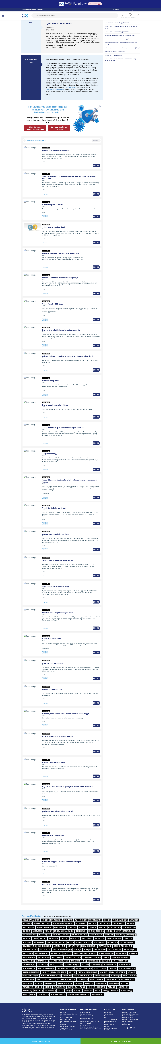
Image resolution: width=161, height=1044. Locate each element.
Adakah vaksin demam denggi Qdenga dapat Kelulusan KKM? (121, 27)
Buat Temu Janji (65, 1019)
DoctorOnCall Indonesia (130, 1019)
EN (125, 10)
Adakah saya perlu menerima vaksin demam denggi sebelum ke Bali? (120, 59)
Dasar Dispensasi (109, 1024)
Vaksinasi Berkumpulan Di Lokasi (90, 1029)
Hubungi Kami (108, 1012)
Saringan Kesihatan (59, 128)
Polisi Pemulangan (110, 1030)
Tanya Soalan (64, 1028)
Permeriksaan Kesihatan (68, 1021)
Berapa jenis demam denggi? (113, 55)
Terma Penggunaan (110, 1019)
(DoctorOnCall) (70, 87)
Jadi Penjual (115, 9)
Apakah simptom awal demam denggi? (116, 39)
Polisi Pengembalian (66, 1030)
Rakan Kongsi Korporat (111, 1028)
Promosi (63, 1023)
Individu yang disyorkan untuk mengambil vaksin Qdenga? (122, 48)
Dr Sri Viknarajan (31, 59)
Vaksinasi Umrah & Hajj (67, 1017)
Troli (137, 17)
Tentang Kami (108, 1014)
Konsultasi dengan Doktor (68, 1014)
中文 (133, 10)
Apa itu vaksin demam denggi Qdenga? (116, 23)
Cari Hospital (64, 1016)
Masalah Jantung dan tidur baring (115, 51)
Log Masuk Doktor (110, 1021)
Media (106, 1023)
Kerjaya (106, 1026)
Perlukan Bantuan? (130, 17)
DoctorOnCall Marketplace (130, 1014)
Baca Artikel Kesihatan (87, 1016)
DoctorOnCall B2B (128, 1016)
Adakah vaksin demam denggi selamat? (117, 32)
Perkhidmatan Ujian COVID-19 (89, 1022)
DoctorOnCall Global (129, 1012)
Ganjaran (63, 1024)
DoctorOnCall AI (127, 1017)
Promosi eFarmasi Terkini (40, 1041)
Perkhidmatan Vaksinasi (67, 1026)
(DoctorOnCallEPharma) (55, 89)
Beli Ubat (63, 1012)
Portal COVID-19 (85, 1025)
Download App (95, 4)
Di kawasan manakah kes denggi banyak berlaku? (120, 35)
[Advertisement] (122, 99)
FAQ (105, 1017)
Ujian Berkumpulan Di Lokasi (89, 1027)
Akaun (123, 17)
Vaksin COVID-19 (85, 1023)
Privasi (106, 1016)
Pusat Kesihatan (85, 1012)
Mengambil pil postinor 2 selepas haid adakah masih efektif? (121, 43)
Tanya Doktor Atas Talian (121, 1041)
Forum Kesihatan (85, 1014)
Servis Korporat (127, 1021)
